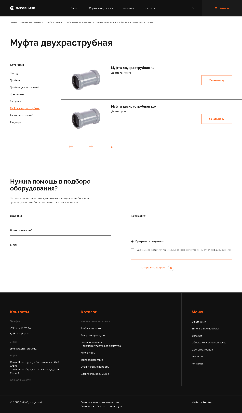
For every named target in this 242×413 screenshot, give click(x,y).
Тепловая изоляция (92, 359)
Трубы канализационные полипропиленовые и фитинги (92, 22)
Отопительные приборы (95, 366)
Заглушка (15, 101)
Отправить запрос (153, 267)
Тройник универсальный (24, 87)
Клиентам (128, 8)
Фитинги (125, 22)
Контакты (149, 8)
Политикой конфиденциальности (215, 250)
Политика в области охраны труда (101, 406)
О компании (199, 321)
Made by (202, 402)
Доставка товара (202, 349)
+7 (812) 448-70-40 (20, 333)
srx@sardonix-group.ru (23, 348)
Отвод (14, 73)
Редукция (15, 122)
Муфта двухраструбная (142, 22)
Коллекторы (88, 352)
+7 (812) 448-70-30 (20, 328)
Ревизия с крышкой (21, 115)
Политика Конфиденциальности (100, 402)
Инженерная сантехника (31, 22)
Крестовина (17, 94)
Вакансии (197, 335)
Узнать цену (216, 80)
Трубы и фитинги (54, 22)
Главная (13, 22)
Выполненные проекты (205, 328)
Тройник (15, 80)
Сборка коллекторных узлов (209, 342)
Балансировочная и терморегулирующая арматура (101, 344)
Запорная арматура (93, 335)
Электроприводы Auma (95, 373)
